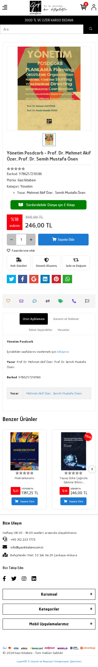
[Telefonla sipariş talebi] (75, 301)
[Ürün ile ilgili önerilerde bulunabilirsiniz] (88, 301)
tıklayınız (63, 352)
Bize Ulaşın (12, 523)
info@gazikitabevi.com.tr (27, 547)
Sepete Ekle (66, 239)
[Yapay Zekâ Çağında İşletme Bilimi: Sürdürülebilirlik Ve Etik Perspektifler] (74, 451)
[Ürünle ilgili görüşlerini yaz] (36, 301)
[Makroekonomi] (24, 451)
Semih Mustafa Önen (67, 393)
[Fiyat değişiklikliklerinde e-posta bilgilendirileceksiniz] (62, 301)
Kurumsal (49, 594)
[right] (92, 469)
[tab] (34, 319)
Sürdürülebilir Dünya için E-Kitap (49, 204)
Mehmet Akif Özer (38, 393)
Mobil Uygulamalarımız (49, 624)
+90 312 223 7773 (22, 539)
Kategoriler (49, 609)
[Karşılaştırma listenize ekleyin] (49, 301)
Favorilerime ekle (23, 250)
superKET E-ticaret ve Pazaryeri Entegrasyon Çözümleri (49, 661)
